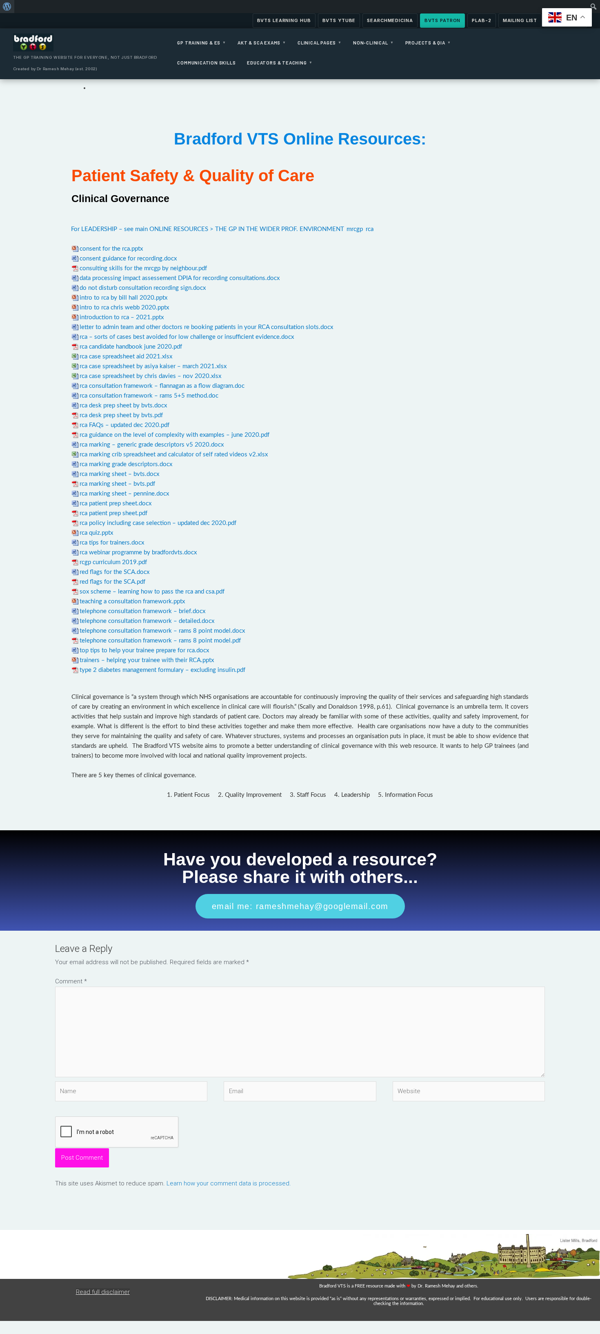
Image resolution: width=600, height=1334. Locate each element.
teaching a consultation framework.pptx (132, 601)
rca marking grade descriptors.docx (126, 464)
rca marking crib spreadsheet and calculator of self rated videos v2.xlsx (174, 454)
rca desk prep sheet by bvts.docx (123, 405)
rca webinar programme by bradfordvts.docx (138, 552)
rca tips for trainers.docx (112, 543)
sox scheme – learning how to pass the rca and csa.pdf (152, 592)
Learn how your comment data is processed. (229, 1183)
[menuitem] (7, 6)
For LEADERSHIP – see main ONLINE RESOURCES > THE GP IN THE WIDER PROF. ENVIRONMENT (207, 229)
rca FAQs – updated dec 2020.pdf (124, 425)
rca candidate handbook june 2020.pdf (131, 347)
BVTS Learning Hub (284, 20)
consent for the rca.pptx (111, 249)
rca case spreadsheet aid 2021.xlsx (126, 357)
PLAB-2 (481, 20)
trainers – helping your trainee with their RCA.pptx (147, 660)
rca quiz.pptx (96, 533)
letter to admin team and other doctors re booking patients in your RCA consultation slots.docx (206, 327)
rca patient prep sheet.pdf (113, 513)
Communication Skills (206, 62)
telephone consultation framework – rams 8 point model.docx (162, 631)
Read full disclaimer (103, 1292)
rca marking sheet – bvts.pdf (117, 484)
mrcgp (355, 229)
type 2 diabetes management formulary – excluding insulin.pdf (162, 670)
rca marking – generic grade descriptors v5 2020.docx (152, 445)
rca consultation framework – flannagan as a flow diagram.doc (162, 386)
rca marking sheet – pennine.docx (124, 494)
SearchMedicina (390, 20)
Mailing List (520, 20)
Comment (71, 981)
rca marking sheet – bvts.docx (119, 474)
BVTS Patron (442, 20)
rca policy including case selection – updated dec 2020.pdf (158, 523)
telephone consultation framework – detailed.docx (147, 621)
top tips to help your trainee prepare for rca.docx (144, 650)
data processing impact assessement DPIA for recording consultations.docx (180, 278)
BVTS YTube (339, 20)
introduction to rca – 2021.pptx (122, 317)
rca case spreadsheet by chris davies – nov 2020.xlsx (150, 376)
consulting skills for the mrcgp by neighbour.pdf (143, 268)
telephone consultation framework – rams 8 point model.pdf (160, 641)
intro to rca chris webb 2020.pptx (124, 308)
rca (369, 229)
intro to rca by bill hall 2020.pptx (123, 298)
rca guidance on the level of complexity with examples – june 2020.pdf (174, 435)
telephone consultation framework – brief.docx (142, 611)
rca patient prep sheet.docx (115, 503)
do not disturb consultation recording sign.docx (143, 288)
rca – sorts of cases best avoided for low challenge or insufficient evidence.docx (187, 337)
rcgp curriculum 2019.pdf (113, 562)
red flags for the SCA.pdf (112, 582)
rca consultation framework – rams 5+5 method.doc (149, 396)
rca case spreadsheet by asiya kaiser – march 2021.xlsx (153, 366)
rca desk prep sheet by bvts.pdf (121, 415)
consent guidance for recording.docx (128, 259)
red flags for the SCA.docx (114, 572)
